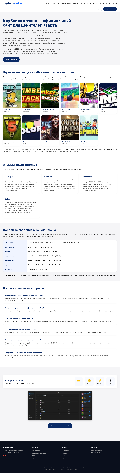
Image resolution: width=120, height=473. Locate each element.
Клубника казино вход (60, 426)
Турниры (101, 3)
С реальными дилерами (64, 3)
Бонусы (75, 3)
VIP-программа (50, 3)
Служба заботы (92, 3)
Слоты (115, 3)
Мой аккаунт (96, 9)
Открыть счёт (110, 9)
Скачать (108, 3)
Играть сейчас (11, 59)
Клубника (12, 3)
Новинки (82, 3)
